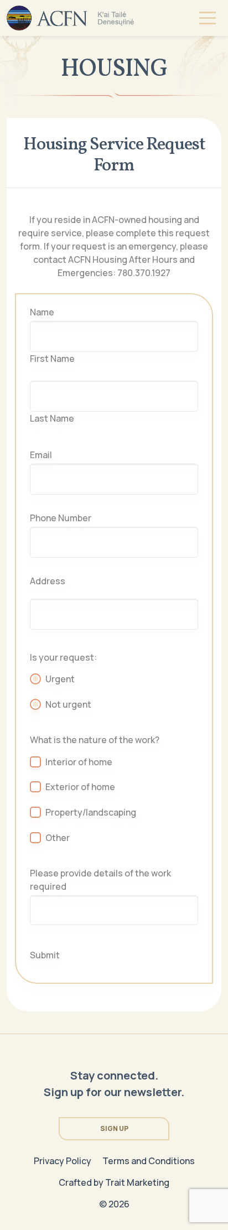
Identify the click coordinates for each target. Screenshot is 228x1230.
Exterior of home (80, 787)
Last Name (52, 418)
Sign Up (114, 1128)
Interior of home (78, 762)
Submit (45, 955)
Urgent (60, 679)
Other (57, 838)
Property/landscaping (90, 812)
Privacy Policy (62, 1161)
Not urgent (68, 704)
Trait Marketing (137, 1182)
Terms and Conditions (148, 1161)
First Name (52, 358)
